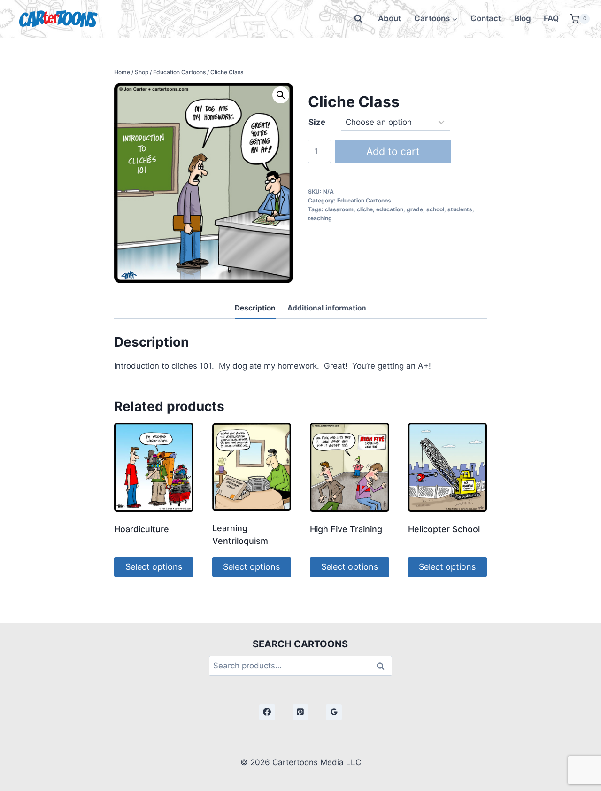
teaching (320, 218)
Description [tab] (255, 307)
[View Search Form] (358, 18)
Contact (485, 18)
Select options (153, 567)
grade (415, 209)
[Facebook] (267, 712)
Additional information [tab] (326, 307)
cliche (365, 209)
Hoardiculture (141, 529)
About (389, 18)
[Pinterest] (300, 712)
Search (383, 666)
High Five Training (346, 529)
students (459, 209)
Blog (522, 18)
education (389, 209)
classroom (339, 209)
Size (316, 122)
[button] (280, 94)
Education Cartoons (364, 200)
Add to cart (393, 151)
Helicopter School (444, 529)
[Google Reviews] (334, 712)
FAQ (551, 18)
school (435, 209)
